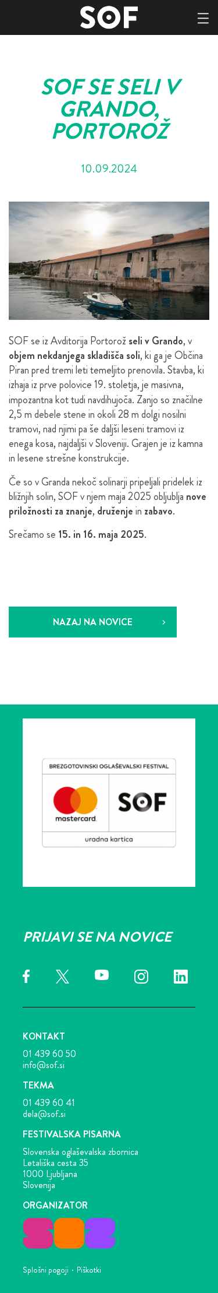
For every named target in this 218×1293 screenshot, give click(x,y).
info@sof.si (44, 1065)
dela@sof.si (44, 1114)
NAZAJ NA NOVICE (93, 622)
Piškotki (89, 1270)
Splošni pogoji (46, 1270)
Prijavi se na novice (97, 937)
